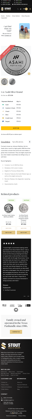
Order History (5, 389)
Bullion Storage (5, 375)
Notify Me (16, 128)
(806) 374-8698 (6, 4)
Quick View (8, 228)
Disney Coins (26, 373)
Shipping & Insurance (23, 387)
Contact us (7, 35)
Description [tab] (5, 142)
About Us (19, 382)
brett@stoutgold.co (9, 400)
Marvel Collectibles (16, 373)
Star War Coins (5, 373)
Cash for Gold (14, 375)
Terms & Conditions (6, 387)
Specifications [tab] (17, 142)
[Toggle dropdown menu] (29, 142)
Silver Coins (12, 371)
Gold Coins (4, 371)
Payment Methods (22, 384)
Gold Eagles (20, 371)
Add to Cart (8, 232)
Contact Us (16, 332)
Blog (18, 389)
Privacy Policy (5, 384)
